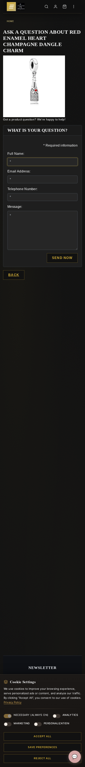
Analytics (70, 714)
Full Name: (15, 153)
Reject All (42, 758)
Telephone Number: (22, 189)
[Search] (46, 6)
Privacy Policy (12, 702)
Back (13, 275)
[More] (73, 6)
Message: (14, 206)
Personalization (56, 723)
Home (10, 21)
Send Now (62, 258)
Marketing (22, 723)
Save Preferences (42, 747)
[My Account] (55, 6)
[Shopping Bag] (64, 6)
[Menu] (11, 6)
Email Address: (18, 171)
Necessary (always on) (31, 714)
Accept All (42, 736)
